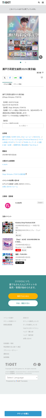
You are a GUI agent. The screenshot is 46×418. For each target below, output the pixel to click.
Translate (23, 381)
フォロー (40, 202)
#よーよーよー (27, 137)
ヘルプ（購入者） (28, 332)
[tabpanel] (23, 38)
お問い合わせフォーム (10, 187)
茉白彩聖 (25, 145)
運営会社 (6, 354)
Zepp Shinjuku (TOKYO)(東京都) (14, 174)
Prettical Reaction (30, 139)
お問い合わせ (27, 338)
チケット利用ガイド (10, 321)
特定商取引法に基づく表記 (12, 347)
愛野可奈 (17, 145)
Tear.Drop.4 (33, 145)
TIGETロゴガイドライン (30, 328)
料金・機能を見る (23, 303)
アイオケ (19, 142)
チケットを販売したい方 (31, 321)
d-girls (20, 139)
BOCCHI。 (37, 137)
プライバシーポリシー (11, 350)
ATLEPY (11, 142)
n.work (4, 164)
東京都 (39, 73)
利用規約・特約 (8, 343)
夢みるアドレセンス (9, 139)
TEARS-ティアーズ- (30, 142)
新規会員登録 (8, 325)
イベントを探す (8, 318)
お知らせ (26, 318)
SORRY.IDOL (16, 137)
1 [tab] (20, 62)
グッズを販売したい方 (30, 325)
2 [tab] (25, 62)
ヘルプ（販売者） (28, 335)
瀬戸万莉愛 (6, 137)
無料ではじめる (23, 296)
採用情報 (6, 357)
